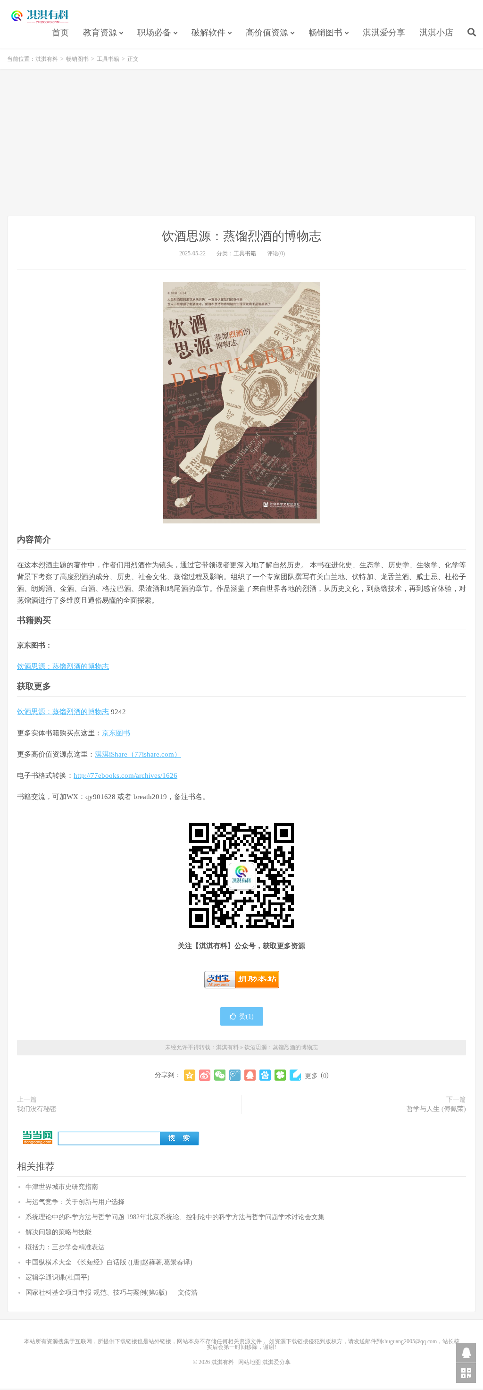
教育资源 (100, 32)
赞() (246, 1016)
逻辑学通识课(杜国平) (57, 1277)
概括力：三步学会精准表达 (65, 1247)
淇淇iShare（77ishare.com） (138, 754)
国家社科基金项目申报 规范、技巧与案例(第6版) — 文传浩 (111, 1292)
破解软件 (208, 32)
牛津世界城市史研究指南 (61, 1186)
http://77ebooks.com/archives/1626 (125, 775)
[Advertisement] (241, 142)
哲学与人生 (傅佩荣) (436, 1108)
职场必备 (154, 32)
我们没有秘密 (37, 1108)
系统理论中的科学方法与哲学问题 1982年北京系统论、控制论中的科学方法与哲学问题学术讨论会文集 (175, 1217)
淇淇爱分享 (384, 32)
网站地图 (249, 1362)
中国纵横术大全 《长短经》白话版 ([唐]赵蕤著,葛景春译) (108, 1262)
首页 (60, 32)
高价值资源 (267, 32)
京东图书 (116, 733)
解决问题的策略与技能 (58, 1232)
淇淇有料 (40, 17)
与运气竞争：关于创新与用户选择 (75, 1201)
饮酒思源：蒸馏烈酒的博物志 (241, 236)
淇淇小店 (436, 32)
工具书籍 (108, 59)
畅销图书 (325, 32)
